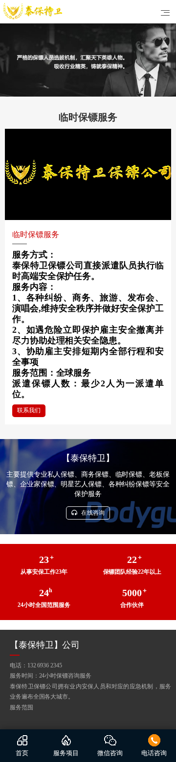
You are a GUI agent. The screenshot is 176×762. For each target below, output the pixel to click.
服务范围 (21, 707)
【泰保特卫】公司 (45, 645)
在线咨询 (92, 512)
